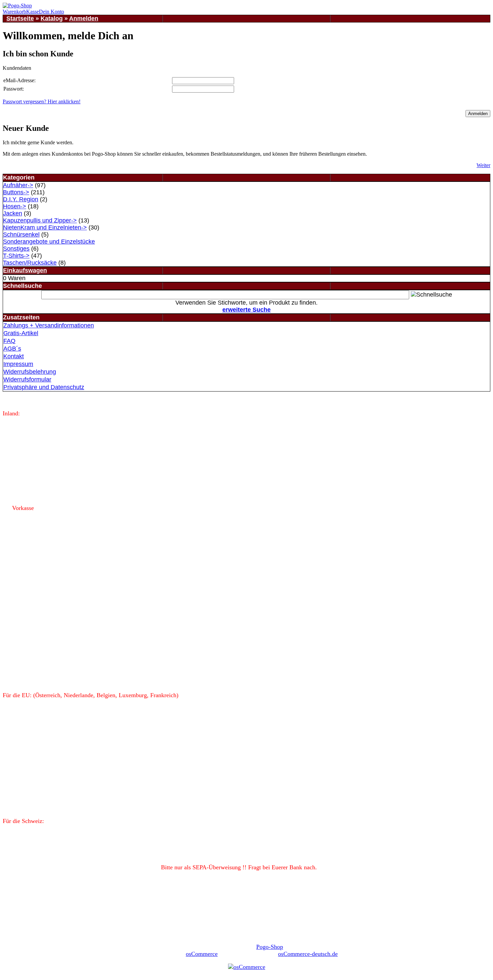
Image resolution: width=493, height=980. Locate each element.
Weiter (483, 165)
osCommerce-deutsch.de (308, 953)
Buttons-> (16, 192)
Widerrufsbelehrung (29, 371)
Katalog (52, 18)
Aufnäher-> (18, 185)
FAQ (9, 341)
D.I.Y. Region (20, 199)
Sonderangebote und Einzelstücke (49, 241)
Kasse (32, 11)
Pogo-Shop (269, 946)
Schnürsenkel (21, 234)
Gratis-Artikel (20, 333)
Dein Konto (51, 11)
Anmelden (83, 18)
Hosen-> (14, 206)
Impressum (18, 364)
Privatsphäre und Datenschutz (43, 387)
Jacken (12, 213)
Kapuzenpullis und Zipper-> (40, 220)
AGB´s (12, 348)
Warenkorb (14, 11)
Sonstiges (16, 248)
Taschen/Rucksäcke (30, 262)
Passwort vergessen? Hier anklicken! (41, 101)
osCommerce (202, 953)
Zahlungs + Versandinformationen (48, 325)
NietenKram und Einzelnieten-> (45, 227)
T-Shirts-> (16, 255)
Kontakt (13, 356)
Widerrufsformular (27, 379)
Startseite (20, 18)
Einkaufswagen (25, 270)
